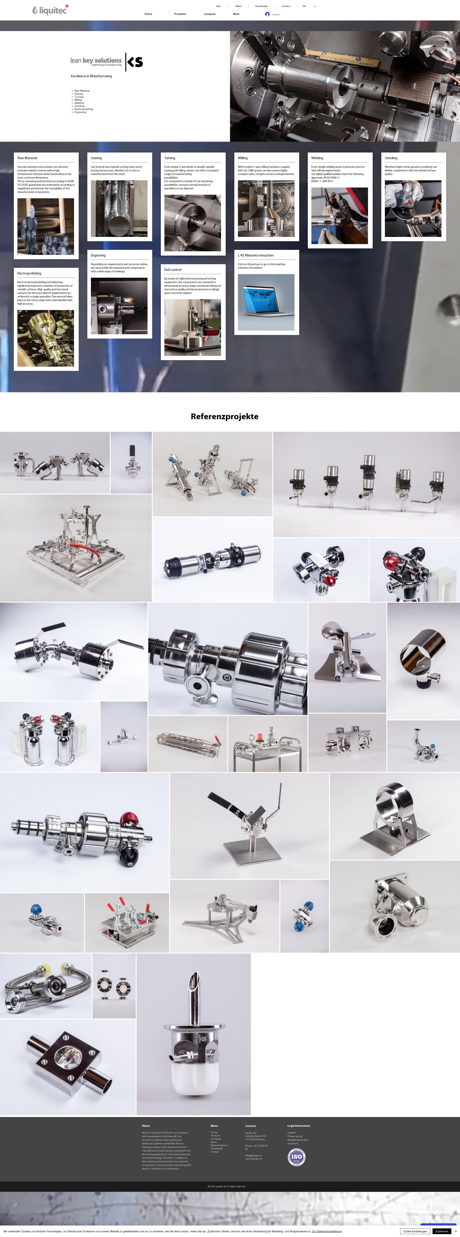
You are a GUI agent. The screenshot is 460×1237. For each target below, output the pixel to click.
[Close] (456, 1231)
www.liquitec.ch (253, 1159)
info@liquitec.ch (253, 1155)
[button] (186, 14)
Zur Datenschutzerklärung (327, 1231)
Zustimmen (442, 1231)
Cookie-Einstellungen (415, 1231)
